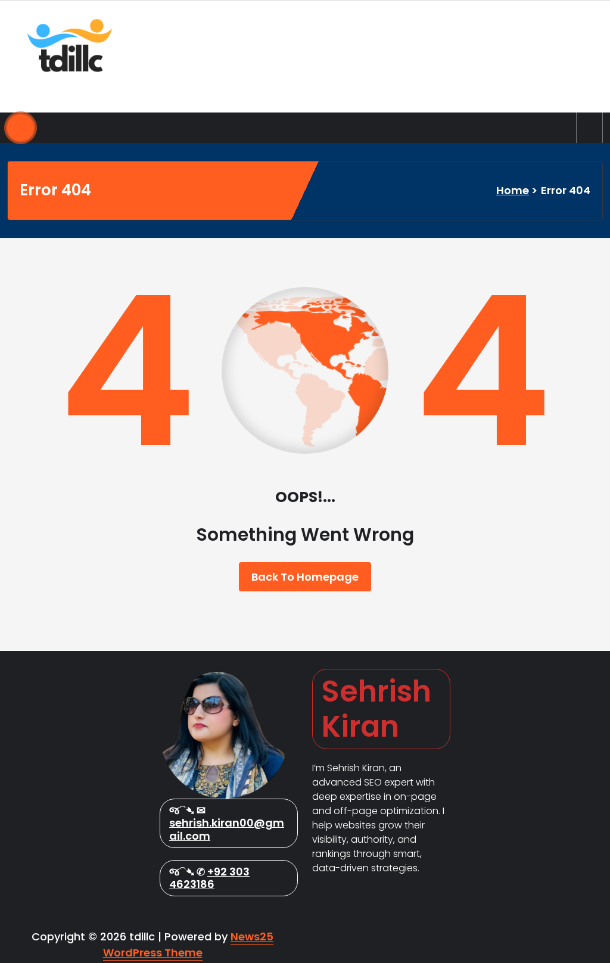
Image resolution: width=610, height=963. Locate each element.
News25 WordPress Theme (188, 944)
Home (512, 190)
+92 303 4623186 (209, 878)
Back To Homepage (305, 576)
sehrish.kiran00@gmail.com (226, 829)
